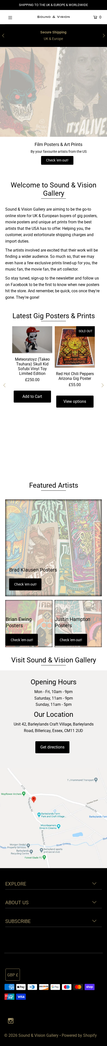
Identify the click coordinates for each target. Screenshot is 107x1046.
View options (74, 401)
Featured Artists (53, 485)
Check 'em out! (57, 160)
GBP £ (12, 975)
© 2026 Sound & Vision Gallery (31, 1035)
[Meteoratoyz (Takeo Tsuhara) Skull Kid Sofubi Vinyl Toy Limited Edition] (32, 339)
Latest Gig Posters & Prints (53, 316)
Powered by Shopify (79, 1035)
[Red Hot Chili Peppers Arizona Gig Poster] (75, 347)
